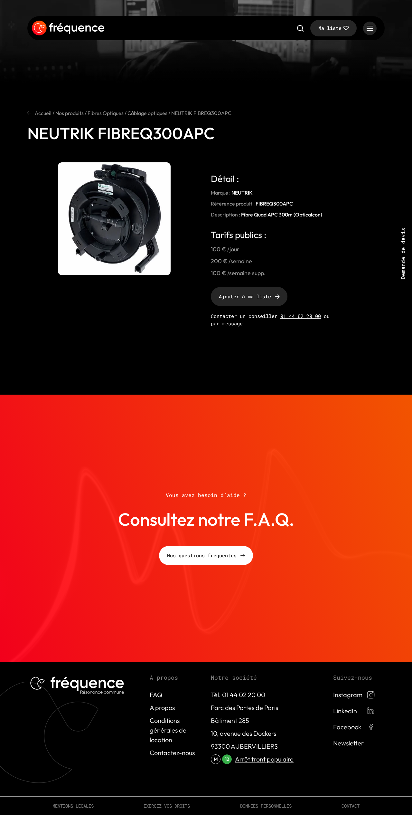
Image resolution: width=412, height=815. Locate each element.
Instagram (347, 695)
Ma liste (330, 28)
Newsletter (348, 743)
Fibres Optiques (106, 113)
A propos (162, 708)
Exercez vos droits (167, 806)
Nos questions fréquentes (202, 555)
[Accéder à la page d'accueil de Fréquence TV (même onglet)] (68, 28)
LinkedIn (345, 711)
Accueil (43, 113)
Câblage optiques (147, 113)
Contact (351, 806)
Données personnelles (266, 806)
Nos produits (69, 113)
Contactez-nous (172, 753)
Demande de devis (402, 253)
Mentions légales (73, 806)
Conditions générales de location (168, 730)
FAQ (156, 695)
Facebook (347, 727)
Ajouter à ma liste (245, 296)
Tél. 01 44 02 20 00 (238, 695)
